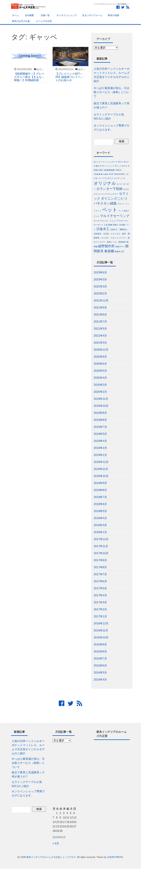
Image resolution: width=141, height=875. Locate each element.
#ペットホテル (121, 166)
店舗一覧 (44, 15)
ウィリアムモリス (105, 178)
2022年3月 (100, 286)
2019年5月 (100, 433)
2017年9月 (100, 560)
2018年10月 (101, 476)
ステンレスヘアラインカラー (106, 194)
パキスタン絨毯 (105, 203)
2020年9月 (100, 356)
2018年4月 (100, 518)
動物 (110, 225)
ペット (109, 209)
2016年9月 (100, 644)
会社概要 (29, 15)
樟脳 (95, 246)
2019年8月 (100, 419)
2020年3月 (100, 384)
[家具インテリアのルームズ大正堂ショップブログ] (28, 5)
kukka (105, 174)
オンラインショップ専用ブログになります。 (111, 127)
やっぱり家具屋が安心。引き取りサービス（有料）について (111, 92)
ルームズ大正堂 (43, 21)
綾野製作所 (106, 246)
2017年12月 (101, 539)
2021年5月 (100, 328)
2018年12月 (101, 462)
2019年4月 (100, 440)
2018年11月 (101, 469)
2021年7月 (100, 321)
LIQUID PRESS (115, 857)
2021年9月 (100, 307)
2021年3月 (100, 342)
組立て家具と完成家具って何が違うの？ (111, 105)
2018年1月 (100, 532)
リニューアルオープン (119, 221)
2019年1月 (100, 455)
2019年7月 (100, 426)
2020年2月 (100, 391)
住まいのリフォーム (92, 15)
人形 (106, 225)
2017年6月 (100, 581)
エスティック (119, 178)
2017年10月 (101, 553)
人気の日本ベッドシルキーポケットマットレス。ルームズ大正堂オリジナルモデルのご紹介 (111, 75)
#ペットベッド (108, 166)
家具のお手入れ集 (20, 21)
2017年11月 (101, 546)
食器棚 (109, 251)
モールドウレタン (101, 221)
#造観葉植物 (109, 170)
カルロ (126, 189)
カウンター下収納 (109, 189)
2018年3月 (100, 525)
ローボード (98, 225)
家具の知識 (113, 15)
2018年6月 (100, 504)
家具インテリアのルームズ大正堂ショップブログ (51, 857)
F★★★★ (98, 174)
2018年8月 (100, 490)
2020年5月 (100, 370)
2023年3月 (100, 279)
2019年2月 (100, 447)
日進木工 (102, 229)
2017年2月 (100, 609)
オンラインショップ (66, 15)
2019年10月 (101, 405)
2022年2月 (100, 293)
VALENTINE (119, 174)
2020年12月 (101, 349)
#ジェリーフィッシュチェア (105, 162)
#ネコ (120, 162)
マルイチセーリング (114, 216)
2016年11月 (101, 630)
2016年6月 (100, 665)
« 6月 (55, 843)
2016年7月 (100, 658)
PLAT (111, 174)
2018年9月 (100, 483)
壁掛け (115, 225)
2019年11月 (101, 398)
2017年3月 (100, 602)
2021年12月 (101, 300)
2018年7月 (100, 497)
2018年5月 (100, 511)
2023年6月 (100, 272)
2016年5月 (100, 672)
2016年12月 (101, 623)
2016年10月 (101, 637)
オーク (119, 184)
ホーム (15, 15)
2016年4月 (100, 679)
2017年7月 (100, 574)
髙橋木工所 (119, 251)
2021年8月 (100, 314)
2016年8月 (100, 651)
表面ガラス (120, 246)
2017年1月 (100, 616)
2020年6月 (100, 363)
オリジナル (105, 183)
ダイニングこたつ (114, 198)
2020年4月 (100, 377)
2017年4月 (100, 595)
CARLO (118, 170)
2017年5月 (100, 588)
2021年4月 (100, 335)
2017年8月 (100, 567)
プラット (121, 204)
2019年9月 (100, 412)
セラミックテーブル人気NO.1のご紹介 (109, 116)
